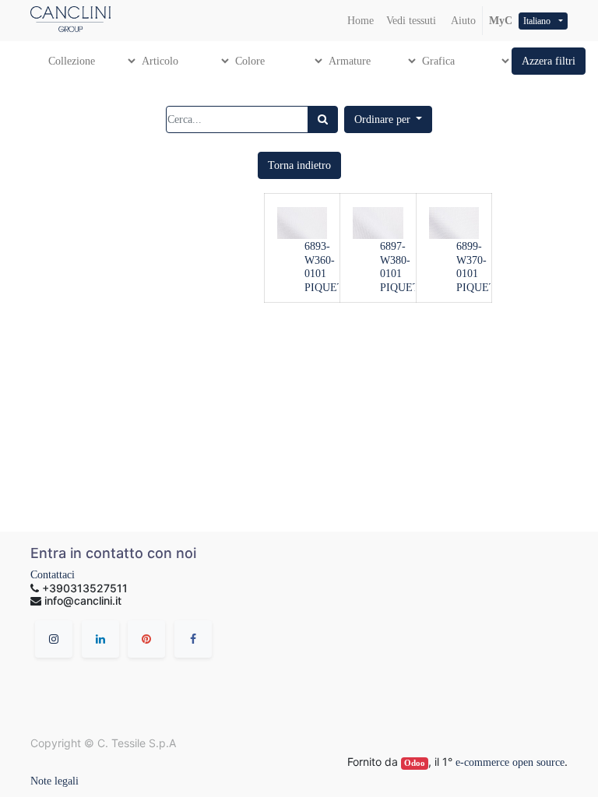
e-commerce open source (510, 762)
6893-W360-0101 (319, 260)
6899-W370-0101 (471, 260)
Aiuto (462, 20)
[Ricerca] (323, 119)
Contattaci (52, 575)
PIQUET (324, 287)
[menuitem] (360, 20)
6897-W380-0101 (395, 260)
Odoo (414, 763)
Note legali (54, 781)
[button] (549, 61)
